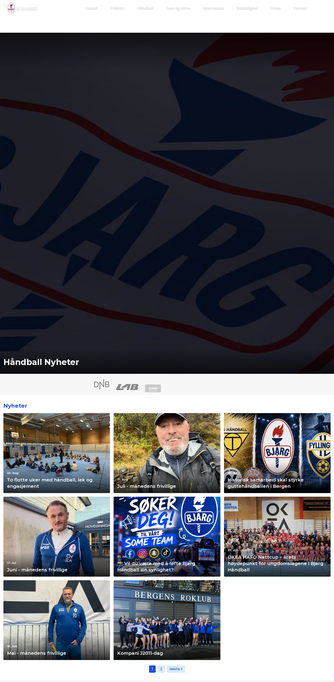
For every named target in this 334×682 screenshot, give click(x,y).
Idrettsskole (213, 8)
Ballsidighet (247, 8)
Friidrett (117, 8)
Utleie (276, 8)
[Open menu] (319, 8)
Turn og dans (178, 8)
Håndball (145, 8)
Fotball (91, 8)
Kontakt (300, 8)
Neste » (175, 669)
